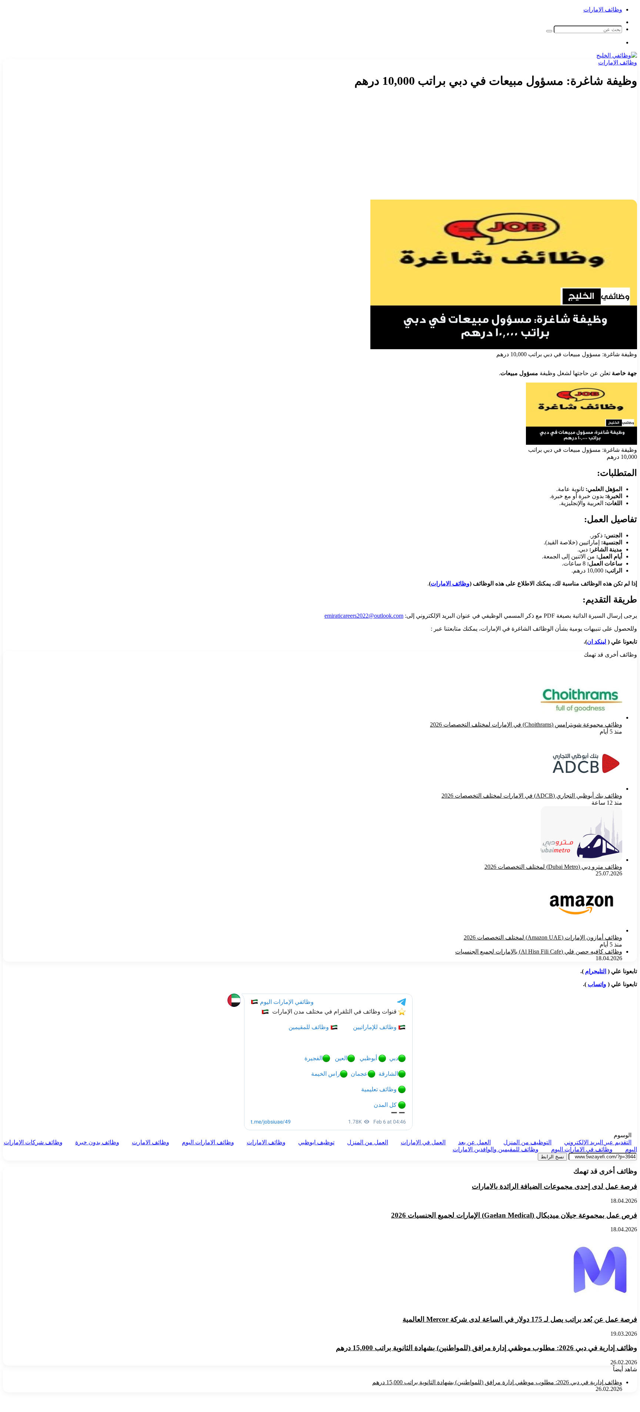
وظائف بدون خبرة (97, 1142)
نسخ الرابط (552, 1156)
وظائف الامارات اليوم (208, 1142)
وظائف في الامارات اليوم (582, 1149)
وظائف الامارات (450, 583)
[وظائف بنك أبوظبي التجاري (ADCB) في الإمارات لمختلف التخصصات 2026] (586, 788)
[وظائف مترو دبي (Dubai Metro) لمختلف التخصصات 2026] (581, 860)
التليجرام (595, 971)
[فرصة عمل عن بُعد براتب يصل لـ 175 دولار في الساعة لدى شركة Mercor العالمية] (600, 1305)
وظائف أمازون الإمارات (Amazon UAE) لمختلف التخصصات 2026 (543, 937)
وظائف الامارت (150, 1142)
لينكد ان (596, 641)
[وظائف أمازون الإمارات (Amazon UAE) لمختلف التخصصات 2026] (581, 930)
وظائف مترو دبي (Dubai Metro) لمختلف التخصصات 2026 (553, 867)
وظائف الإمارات (602, 9)
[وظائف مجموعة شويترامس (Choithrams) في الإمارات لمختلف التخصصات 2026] (581, 717)
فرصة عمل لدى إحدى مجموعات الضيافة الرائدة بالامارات (554, 1186)
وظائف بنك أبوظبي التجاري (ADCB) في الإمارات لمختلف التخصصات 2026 (531, 795)
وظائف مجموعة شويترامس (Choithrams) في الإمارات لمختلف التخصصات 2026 (526, 724)
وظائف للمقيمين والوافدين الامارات (496, 1149)
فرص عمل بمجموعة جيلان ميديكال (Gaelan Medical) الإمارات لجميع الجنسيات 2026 (514, 1215)
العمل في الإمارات (423, 1142)
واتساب (597, 984)
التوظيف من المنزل (527, 1142)
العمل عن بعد (474, 1142)
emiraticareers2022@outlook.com (363, 615)
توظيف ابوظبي (316, 1142)
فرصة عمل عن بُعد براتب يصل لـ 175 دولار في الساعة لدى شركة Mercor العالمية (520, 1319)
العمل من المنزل (367, 1142)
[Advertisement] (503, 148)
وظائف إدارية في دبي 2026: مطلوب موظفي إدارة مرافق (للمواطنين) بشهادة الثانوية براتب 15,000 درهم (486, 1348)
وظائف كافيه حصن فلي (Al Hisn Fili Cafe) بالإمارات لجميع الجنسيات (538, 951)
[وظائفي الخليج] (616, 55)
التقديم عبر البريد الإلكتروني (597, 1142)
